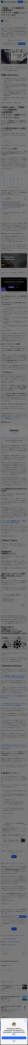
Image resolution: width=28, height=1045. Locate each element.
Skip (14, 1041)
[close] (26, 1021)
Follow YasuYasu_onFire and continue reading (14, 1038)
